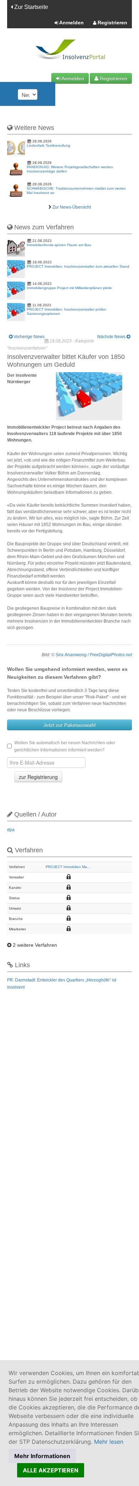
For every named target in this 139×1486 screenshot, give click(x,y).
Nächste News (112, 336)
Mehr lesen (108, 1441)
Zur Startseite (30, 7)
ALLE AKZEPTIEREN (50, 1470)
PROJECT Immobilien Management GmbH (80, 867)
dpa (11, 829)
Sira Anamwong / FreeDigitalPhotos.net (94, 654)
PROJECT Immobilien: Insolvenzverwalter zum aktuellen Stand (78, 266)
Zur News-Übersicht (71, 207)
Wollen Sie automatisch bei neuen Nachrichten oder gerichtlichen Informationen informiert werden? (64, 746)
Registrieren (111, 22)
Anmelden (71, 22)
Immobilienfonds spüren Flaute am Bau (59, 245)
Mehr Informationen (42, 1456)
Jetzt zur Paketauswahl (69, 725)
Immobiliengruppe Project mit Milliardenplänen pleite (69, 288)
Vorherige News (28, 336)
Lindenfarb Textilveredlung (48, 145)
